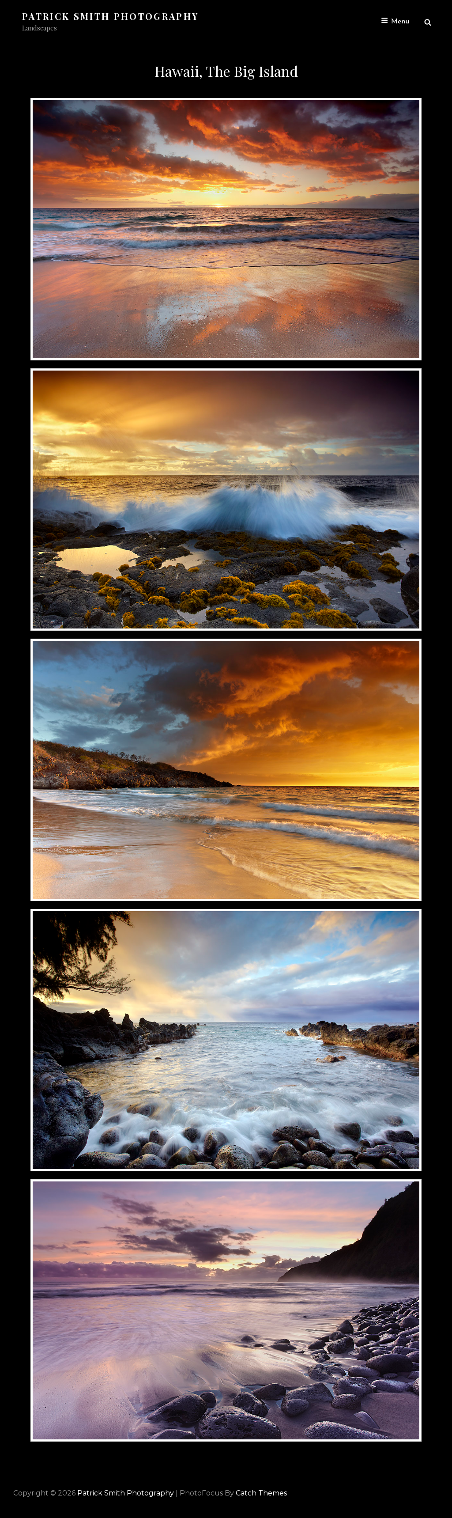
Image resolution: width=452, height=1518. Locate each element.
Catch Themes (261, 1493)
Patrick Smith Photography (110, 16)
